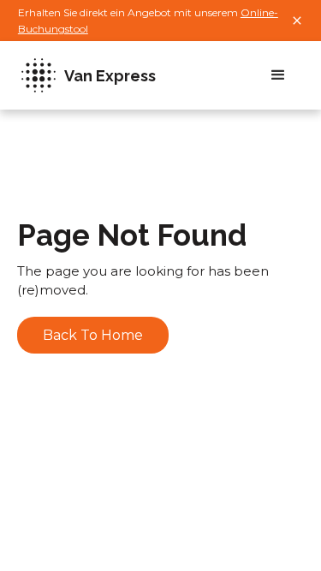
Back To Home (93, 335)
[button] (278, 75)
